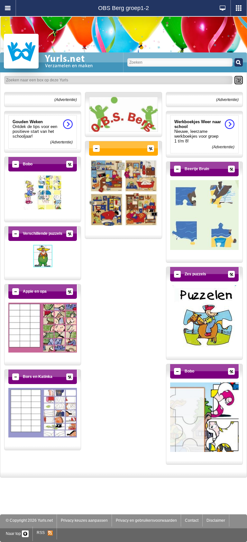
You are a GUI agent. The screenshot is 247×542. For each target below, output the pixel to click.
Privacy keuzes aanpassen (84, 520)
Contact (191, 520)
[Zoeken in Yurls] (238, 62)
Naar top (14, 533)
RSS (42, 532)
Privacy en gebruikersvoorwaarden (146, 520)
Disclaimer (215, 520)
